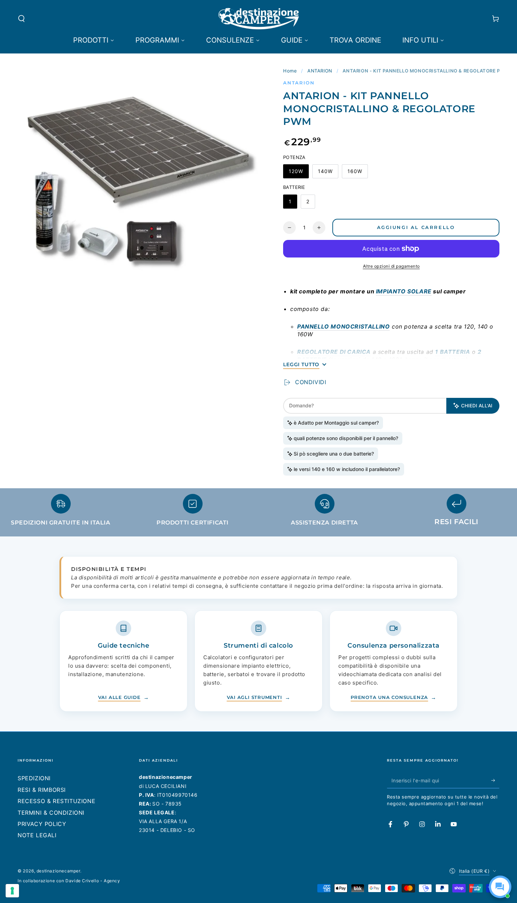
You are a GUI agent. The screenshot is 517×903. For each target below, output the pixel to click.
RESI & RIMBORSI (42, 789)
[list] (258, 513)
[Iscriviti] (495, 780)
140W (328, 173)
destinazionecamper (58, 870)
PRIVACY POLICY (42, 823)
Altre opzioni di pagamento (391, 266)
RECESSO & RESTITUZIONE (56, 801)
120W (298, 173)
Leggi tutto (301, 364)
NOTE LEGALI (37, 835)
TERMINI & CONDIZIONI (51, 812)
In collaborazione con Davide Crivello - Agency (69, 880)
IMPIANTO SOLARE (404, 291)
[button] (21, 18)
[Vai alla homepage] (258, 18)
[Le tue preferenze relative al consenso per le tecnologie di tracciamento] (12, 890)
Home (290, 71)
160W (357, 173)
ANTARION (319, 71)
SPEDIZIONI (34, 778)
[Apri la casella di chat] (500, 887)
